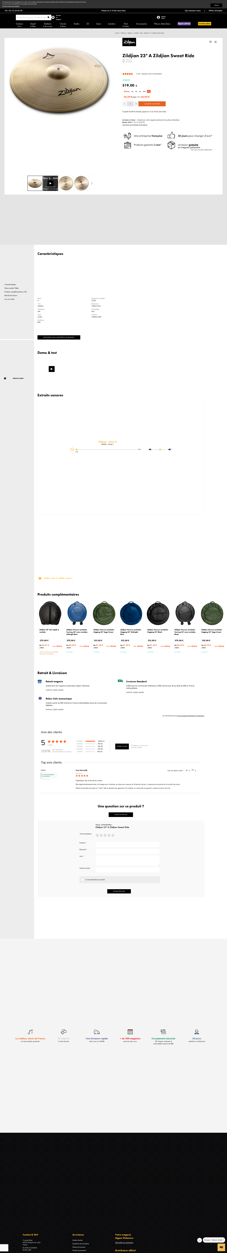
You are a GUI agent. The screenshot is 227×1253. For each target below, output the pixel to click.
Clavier (63, 25)
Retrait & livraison (10, 295)
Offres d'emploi (215, 10)
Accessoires (141, 23)
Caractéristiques (10, 284)
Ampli (33, 25)
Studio (76, 23)
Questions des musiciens (80, 1244)
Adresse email (84, 868)
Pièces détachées (162, 23)
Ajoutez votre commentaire (152, 74)
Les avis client (9, 299)
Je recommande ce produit (95, 880)
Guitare (19, 25)
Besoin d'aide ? (18, 378)
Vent (126, 25)
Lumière (111, 23)
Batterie (47, 25)
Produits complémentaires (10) (15, 292)
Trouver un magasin (124, 1243)
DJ (88, 23)
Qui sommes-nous (193, 10)
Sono (98, 23)
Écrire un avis (122, 746)
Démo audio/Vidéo (11, 288)
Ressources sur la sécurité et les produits (58, 337)
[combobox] (33, 17)
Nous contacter (121, 815)
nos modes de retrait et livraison (190, 716)
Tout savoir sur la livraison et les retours (134, 125)
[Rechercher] (48, 18)
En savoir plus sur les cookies (10, 6)
